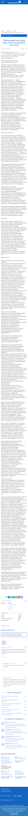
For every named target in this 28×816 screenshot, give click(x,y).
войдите (4, 635)
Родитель (5, 668)
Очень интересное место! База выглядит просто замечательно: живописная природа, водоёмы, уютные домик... (15, 726)
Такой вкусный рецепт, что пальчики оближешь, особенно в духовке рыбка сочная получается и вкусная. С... (16, 747)
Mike (4, 677)
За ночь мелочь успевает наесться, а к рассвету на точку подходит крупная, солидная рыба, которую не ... (16, 733)
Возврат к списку (5, 625)
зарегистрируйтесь (16, 635)
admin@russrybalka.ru (6, 791)
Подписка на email (8, 800)
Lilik (6, 722)
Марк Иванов (8, 729)
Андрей (7, 743)
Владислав (6, 663)
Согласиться (14, 813)
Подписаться (8, 35)
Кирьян (3, 647)
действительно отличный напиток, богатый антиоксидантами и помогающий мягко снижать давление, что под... (15, 740)
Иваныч (10, 603)
